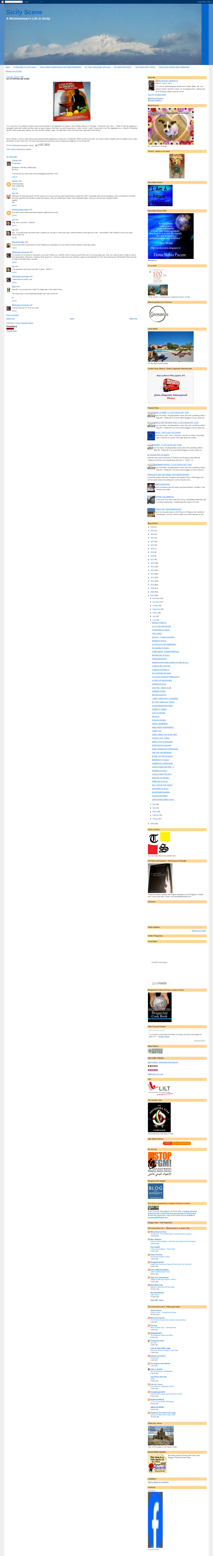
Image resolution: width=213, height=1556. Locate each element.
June (154, 620)
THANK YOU (156, 731)
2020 (152, 549)
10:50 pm (14, 176)
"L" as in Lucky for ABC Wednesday (162, 1401)
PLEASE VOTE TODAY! (161, 738)
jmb (13, 193)
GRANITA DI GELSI (159, 684)
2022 (152, 541)
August (155, 613)
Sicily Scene (24, 12)
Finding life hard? (157, 1341)
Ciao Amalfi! (155, 1247)
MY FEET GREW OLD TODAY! (163, 702)
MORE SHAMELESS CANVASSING (165, 749)
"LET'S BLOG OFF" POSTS (145, 67)
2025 (152, 531)
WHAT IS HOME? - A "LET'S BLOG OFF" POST (171, 413)
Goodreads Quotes (199, 1040)
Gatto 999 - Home (157, 1300)
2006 (152, 824)
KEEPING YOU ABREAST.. (164, 497)
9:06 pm (14, 310)
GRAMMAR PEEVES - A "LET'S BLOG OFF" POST (173, 465)
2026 (152, 527)
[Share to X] (44, 144)
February (155, 815)
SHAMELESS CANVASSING (162, 763)
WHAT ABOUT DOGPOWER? (162, 727)
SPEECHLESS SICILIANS (161, 745)
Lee (13, 220)
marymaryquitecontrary (20, 209)
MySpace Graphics (155, 100)
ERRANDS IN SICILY (159, 771)
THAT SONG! (157, 634)
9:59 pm (14, 262)
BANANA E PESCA (159, 641)
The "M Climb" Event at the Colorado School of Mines (168, 1320)
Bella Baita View (157, 1285)
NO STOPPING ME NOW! (161, 673)
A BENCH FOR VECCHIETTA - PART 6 (163, 1279)
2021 (152, 545)
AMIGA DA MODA (157, 1407)
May (154, 804)
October (155, 606)
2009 (152, 588)
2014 (152, 570)
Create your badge (153, 1549)
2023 (152, 538)
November (156, 602)
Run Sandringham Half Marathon (162, 1371)
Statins (153, 1379)
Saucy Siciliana (156, 1255)
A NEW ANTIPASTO (159, 659)
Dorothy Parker (164, 1036)
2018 (152, 556)
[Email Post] (36, 145)
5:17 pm (14, 237)
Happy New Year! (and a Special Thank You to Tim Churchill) (171, 1264)
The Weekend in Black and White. (162, 1335)
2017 (152, 559)
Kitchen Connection (158, 1356)
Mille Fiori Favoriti (158, 1318)
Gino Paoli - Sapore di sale (161, 688)
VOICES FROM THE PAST (162, 774)
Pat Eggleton (164, 1211)
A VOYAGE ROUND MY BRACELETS (165, 677)
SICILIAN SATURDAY (160, 796)
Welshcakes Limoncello (20, 145)
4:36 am (14, 205)
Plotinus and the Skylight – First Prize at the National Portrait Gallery (173, 1241)
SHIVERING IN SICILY (160, 789)
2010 (152, 585)
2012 (152, 577)
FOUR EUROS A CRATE (161, 630)
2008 (152, 592)
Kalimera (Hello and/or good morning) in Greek (166, 1394)
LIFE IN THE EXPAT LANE (160, 1348)
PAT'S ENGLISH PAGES (160, 1270)
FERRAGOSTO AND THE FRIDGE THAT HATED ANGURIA (167, 475)
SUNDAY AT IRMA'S (159, 709)
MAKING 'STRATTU (159, 623)
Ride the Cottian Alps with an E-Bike (163, 1287)
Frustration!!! (155, 1358)
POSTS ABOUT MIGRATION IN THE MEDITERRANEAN (60, 67)
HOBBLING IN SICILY (160, 781)
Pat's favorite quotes (157, 1030)
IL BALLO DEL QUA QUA (161, 666)
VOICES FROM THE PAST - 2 (163, 767)
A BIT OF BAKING (158, 713)
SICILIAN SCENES (159, 720)
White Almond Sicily (158, 1232)
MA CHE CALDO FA (159, 695)
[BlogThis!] (41, 144)
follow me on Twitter (199, 931)
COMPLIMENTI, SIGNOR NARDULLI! (165, 652)
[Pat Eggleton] (155, 1547)
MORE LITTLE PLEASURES (162, 742)
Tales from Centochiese (159, 1277)
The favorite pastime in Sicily (160, 1257)
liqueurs (13, 149)
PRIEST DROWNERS (160, 724)
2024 (152, 534)
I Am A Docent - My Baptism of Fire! (162, 1386)
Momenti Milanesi (157, 1293)
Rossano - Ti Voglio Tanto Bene (163, 637)
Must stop (154, 1343)
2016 (152, 563)
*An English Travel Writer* (160, 1364)
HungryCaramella (157, 1262)
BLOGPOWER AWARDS (161, 792)
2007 (152, 595)
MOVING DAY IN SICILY (161, 655)
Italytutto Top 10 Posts (14, 71)
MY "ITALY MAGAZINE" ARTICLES (98, 67)
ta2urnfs (15, 181)
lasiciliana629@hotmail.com (158, 1217)
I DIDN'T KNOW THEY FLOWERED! (165, 699)
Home (8, 67)
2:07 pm (14, 225)
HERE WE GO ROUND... (161, 778)
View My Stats (11, 331)
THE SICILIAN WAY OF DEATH (157, 455)
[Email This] (39, 144)
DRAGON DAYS (156, 1333)
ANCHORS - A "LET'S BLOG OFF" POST (167, 445)
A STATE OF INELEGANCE (162, 680)
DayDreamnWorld (157, 1400)
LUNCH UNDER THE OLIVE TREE (164, 735)
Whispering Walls (18, 242)
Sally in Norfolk (156, 1369)
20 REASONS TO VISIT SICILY (24, 67)
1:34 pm (14, 215)
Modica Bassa (21, 149)
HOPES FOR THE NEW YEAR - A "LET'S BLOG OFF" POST (176, 423)
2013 (152, 574)
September (156, 609)
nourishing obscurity (159, 1377)
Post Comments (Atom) (24, 323)
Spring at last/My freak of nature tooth (163, 1415)
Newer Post (10, 318)
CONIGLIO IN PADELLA (160, 670)
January (155, 819)
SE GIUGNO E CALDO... (161, 648)
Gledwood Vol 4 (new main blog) (163, 1413)
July (154, 616)
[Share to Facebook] (46, 144)
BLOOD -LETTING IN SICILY (162, 756)
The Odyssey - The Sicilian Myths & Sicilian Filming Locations (171, 1234)
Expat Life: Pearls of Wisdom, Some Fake (164, 1350)
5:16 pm (14, 282)
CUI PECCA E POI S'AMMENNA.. (164, 644)
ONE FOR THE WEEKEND (162, 753)
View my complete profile (157, 95)
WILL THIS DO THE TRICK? (162, 785)
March (154, 811)
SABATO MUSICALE (162, 484)
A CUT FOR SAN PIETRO (161, 626)
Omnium (154, 1326)
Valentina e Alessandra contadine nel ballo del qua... (170, 662)
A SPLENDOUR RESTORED (162, 706)
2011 (152, 581)
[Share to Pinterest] (48, 144)
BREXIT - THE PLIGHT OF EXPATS (167, 433)
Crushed (15, 160)
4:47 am (14, 300)
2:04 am (14, 272)
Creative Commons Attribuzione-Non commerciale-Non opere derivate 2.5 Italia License (172, 1212)
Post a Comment (12, 315)
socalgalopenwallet (158, 1392)
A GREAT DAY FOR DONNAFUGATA (167, 509)
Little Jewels (155, 1295)
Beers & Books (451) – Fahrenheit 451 (163, 1328)
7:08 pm (14, 247)
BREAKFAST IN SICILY (160, 760)
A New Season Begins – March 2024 (163, 1249)
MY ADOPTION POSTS (122, 67)
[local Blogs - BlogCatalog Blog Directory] (163, 1062)
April (154, 808)
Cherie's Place (156, 1310)
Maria (14, 286)
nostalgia (28, 149)
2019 (152, 552)
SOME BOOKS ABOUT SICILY (163, 800)
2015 (152, 567)
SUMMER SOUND (158, 691)
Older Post (133, 318)
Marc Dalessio (156, 1239)
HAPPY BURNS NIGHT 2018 (160, 1272)
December (156, 598)
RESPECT (156, 717)
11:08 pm (14, 188)
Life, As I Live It (156, 1384)
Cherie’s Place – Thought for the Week (163, 1312)
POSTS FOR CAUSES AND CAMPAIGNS (174, 67)
